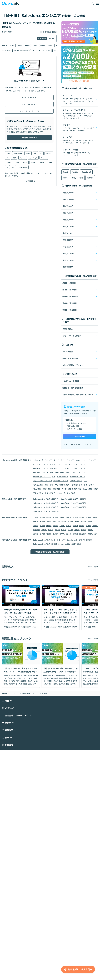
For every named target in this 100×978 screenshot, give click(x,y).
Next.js (22, 158)
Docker (43, 158)
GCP (14, 158)
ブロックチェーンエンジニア (44, 493)
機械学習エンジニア (41, 468)
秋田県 (42, 45)
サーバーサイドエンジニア (41, 51)
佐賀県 (48, 534)
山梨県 (90, 521)
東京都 (48, 521)
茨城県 (81, 517)
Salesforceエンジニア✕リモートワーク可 (49, 540)
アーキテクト (60, 472)
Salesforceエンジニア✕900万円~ (46, 511)
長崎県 (55, 534)
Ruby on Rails (77, 177)
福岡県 (42, 534)
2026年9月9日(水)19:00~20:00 (24, 626)
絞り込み (43, 38)
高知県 (35, 534)
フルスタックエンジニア (22, 51)
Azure (25, 162)
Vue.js (33, 162)
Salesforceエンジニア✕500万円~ (46, 503)
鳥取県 (44, 529)
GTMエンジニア (76, 480)
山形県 (50, 45)
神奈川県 (56, 521)
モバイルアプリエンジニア (75, 464)
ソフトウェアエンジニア (59, 485)
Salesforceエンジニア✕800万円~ (74, 507)
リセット (51, 38)
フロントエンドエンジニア (85, 460)
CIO (79, 489)
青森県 (20, 45)
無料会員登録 (80, 436)
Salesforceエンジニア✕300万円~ (46, 499)
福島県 (75, 517)
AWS (8, 153)
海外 (96, 534)
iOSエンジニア (67, 468)
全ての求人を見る (30, 104)
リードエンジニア (57, 464)
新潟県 (63, 521)
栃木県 (88, 517)
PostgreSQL (23, 167)
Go (8, 158)
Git (35, 153)
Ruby (65, 177)
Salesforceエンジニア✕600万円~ (74, 503)
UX (13, 167)
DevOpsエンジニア (60, 480)
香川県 (83, 529)
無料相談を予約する (29, 137)
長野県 (35, 525)
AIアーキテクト (62, 476)
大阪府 (81, 525)
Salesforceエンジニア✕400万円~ (74, 499)
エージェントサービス (30, 111)
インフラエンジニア (41, 464)
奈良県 (95, 525)
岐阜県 (42, 525)
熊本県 (62, 534)
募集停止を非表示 (50, 32)
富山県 (70, 521)
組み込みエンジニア (77, 476)
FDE (53, 476)
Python (48, 153)
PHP (50, 162)
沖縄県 (90, 534)
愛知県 (55, 525)
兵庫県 (88, 525)
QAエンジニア (80, 468)
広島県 (63, 529)
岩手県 (27, 45)
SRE (51, 472)
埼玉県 (35, 521)
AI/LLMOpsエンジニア (42, 476)
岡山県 (57, 529)
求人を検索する (30, 97)
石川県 (77, 521)
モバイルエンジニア (41, 485)
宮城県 (35, 45)
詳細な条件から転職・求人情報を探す (50, 552)
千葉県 (42, 521)
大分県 (68, 534)
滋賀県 (68, 525)
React (28, 153)
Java (17, 162)
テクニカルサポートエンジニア (82, 485)
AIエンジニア (55, 468)
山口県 (70, 529)
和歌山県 (36, 529)
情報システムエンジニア (75, 472)
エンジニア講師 (54, 489)
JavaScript (33, 158)
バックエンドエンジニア (42, 480)
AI (41, 153)
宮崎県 (75, 534)
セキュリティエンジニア (66, 493)
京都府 (75, 525)
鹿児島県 (82, 534)
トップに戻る (29, 180)
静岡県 (48, 525)
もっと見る (93, 566)
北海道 (12, 45)
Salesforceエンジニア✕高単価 (45, 544)
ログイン (87, 444)
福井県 (83, 521)
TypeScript (18, 153)
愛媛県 (90, 529)
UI (7, 167)
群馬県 (95, 517)
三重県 (62, 525)
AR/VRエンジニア (40, 489)
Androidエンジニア (40, 472)
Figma (9, 162)
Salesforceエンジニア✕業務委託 (79, 540)
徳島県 (77, 529)
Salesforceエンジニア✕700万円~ (46, 507)
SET (85, 480)
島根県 (50, 529)
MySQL (42, 162)
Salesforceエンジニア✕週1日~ (70, 544)
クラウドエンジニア (69, 489)
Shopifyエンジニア (90, 489)
